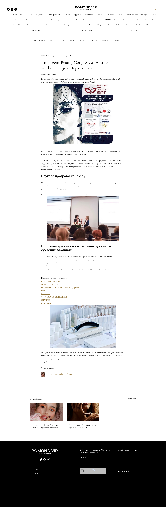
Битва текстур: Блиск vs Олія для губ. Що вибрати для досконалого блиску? (82, 426)
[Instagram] (12, 9)
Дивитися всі (132, 399)
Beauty (72, 40)
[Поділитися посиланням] (42, 383)
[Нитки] (15, 9)
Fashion (62, 40)
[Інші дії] (123, 55)
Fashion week (105, 40)
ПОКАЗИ (93, 40)
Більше (117, 40)
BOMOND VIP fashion (37, 40)
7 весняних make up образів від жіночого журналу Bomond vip (45, 426)
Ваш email (83, 457)
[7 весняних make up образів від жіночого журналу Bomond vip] (46, 412)
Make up (52, 40)
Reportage (81, 40)
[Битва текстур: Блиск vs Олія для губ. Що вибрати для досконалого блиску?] (83, 412)
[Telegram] (8, 9)
